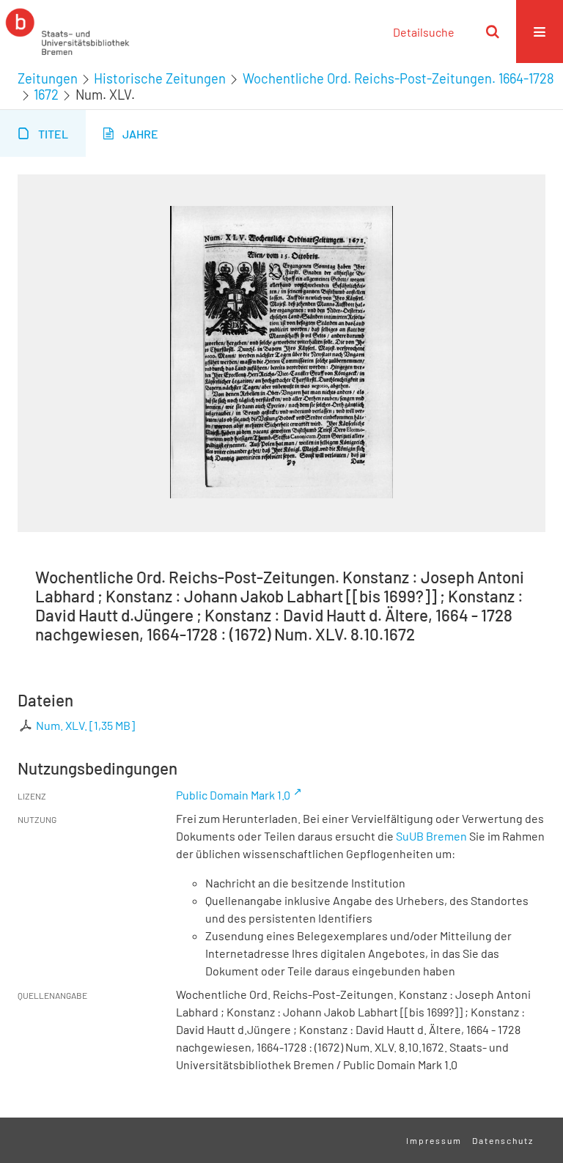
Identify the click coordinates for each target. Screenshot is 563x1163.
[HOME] (67, 31)
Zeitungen (48, 78)
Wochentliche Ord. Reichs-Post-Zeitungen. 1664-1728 (398, 78)
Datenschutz (503, 1140)
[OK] (492, 31)
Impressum (434, 1140)
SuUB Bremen (431, 836)
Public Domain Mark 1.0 (233, 795)
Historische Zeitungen (160, 78)
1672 (46, 94)
